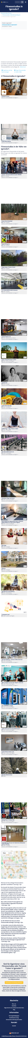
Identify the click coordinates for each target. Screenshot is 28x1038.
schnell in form (5, 96)
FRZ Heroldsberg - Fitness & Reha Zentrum (12, 659)
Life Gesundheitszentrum (8, 452)
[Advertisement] (14, 45)
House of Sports (6, 244)
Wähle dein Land (15, 1033)
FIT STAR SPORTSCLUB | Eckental (9, 290)
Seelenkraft (4, 382)
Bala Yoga (4, 545)
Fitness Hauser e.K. (6, 336)
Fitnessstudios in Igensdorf (9, 24)
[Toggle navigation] (25, 2)
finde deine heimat (6, 141)
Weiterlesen (23, 67)
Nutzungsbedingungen (14, 1015)
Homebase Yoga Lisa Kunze (8, 498)
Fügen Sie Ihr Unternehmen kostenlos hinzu (14, 1007)
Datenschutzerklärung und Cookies (14, 1019)
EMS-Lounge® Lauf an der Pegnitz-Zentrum (12, 682)
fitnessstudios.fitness (6, 13)
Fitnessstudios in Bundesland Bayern (11, 15)
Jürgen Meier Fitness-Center (8, 267)
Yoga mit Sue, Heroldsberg (8, 591)
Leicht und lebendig (6, 405)
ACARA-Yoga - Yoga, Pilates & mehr (10, 428)
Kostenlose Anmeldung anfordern (14, 982)
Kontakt (14, 1025)
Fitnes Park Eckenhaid (7, 221)
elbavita (4, 568)
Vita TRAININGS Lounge (7, 705)
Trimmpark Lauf (6, 614)
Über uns (14, 1004)
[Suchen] (22, 2)
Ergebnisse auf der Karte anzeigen (14, 864)
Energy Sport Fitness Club (8, 820)
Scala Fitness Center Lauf (8, 751)
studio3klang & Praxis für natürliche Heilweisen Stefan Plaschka (13, 843)
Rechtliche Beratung (14, 1017)
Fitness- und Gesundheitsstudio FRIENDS (12, 174)
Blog (14, 1009)
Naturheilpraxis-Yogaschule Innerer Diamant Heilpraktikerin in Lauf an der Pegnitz (12, 522)
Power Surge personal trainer (9, 359)
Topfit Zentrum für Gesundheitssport (11, 728)
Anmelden (14, 1005)
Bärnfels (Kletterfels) (7, 775)
